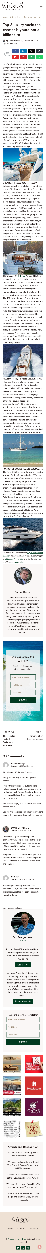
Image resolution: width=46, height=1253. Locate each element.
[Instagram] (28, 1248)
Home (11, 1228)
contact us (19, 562)
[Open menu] (41, 5)
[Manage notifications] (40, 1247)
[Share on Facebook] (15, 51)
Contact (22, 1228)
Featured (28, 17)
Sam (13, 876)
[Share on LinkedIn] (23, 51)
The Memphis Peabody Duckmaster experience (9, 739)
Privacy (34, 1228)
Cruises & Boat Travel (12, 17)
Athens (21, 276)
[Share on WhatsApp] (39, 57)
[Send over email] (31, 57)
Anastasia (16, 763)
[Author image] (4, 40)
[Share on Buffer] (39, 51)
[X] (23, 1248)
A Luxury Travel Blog (14, 559)
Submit (23, 700)
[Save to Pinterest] (23, 57)
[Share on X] (31, 51)
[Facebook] (18, 1248)
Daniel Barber (14, 40)
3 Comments (12, 43)
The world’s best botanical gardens (35, 735)
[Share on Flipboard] (15, 57)
